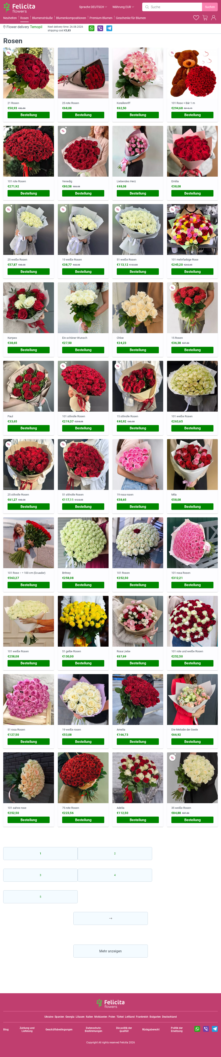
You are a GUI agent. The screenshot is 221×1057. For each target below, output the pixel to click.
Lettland (130, 1016)
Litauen (80, 1016)
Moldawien (100, 1016)
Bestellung (29, 115)
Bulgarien (155, 1016)
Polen (112, 1016)
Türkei (120, 1016)
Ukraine (48, 1016)
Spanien (59, 1016)
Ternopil (36, 27)
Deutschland (169, 1016)
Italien (89, 1016)
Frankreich (142, 1016)
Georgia (69, 1016)
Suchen (210, 7)
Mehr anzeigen (110, 951)
